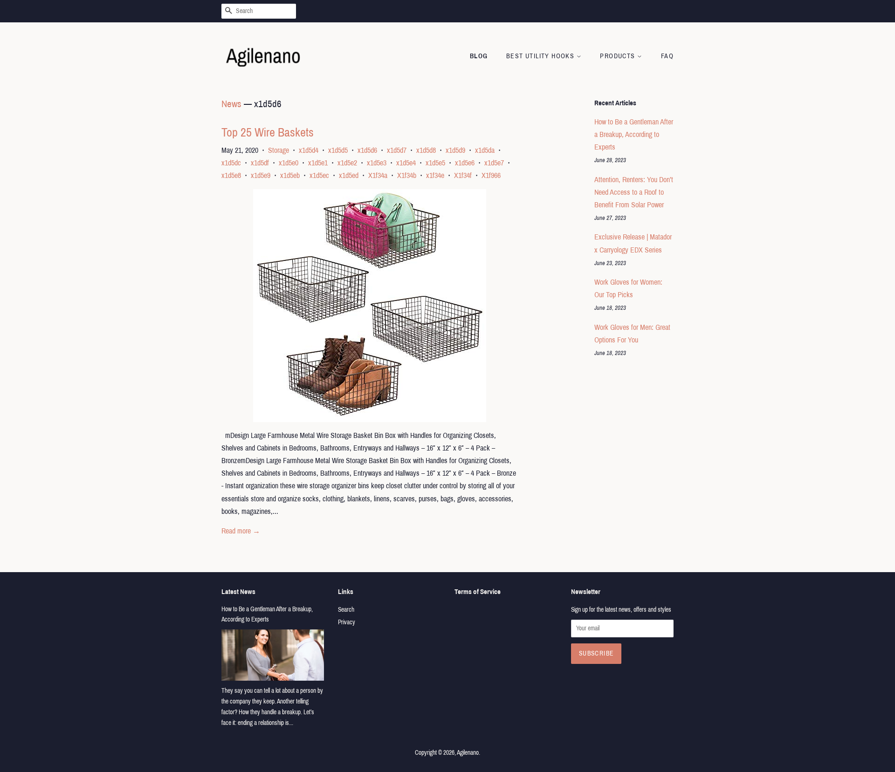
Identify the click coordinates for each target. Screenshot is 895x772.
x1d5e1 (318, 163)
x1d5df (260, 163)
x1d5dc (231, 163)
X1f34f (463, 175)
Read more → (240, 531)
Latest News (238, 591)
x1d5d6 (367, 150)
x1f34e (435, 175)
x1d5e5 (435, 163)
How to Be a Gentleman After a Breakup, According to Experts (633, 134)
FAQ (667, 56)
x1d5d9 (455, 150)
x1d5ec (319, 175)
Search (346, 609)
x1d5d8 (426, 150)
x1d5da (485, 150)
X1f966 (491, 175)
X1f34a (377, 175)
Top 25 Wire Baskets (267, 132)
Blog (479, 56)
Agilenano (468, 752)
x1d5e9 (260, 175)
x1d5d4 (308, 150)
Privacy (346, 622)
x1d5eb (290, 175)
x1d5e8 (231, 175)
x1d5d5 (338, 150)
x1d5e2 (347, 163)
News (231, 104)
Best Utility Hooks (541, 56)
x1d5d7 (396, 150)
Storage (278, 150)
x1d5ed (348, 175)
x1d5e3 (376, 163)
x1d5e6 (465, 163)
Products (618, 56)
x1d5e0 (288, 163)
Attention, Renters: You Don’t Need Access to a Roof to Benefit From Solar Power (633, 192)
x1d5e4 (406, 163)
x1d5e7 (494, 163)
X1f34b (406, 175)
